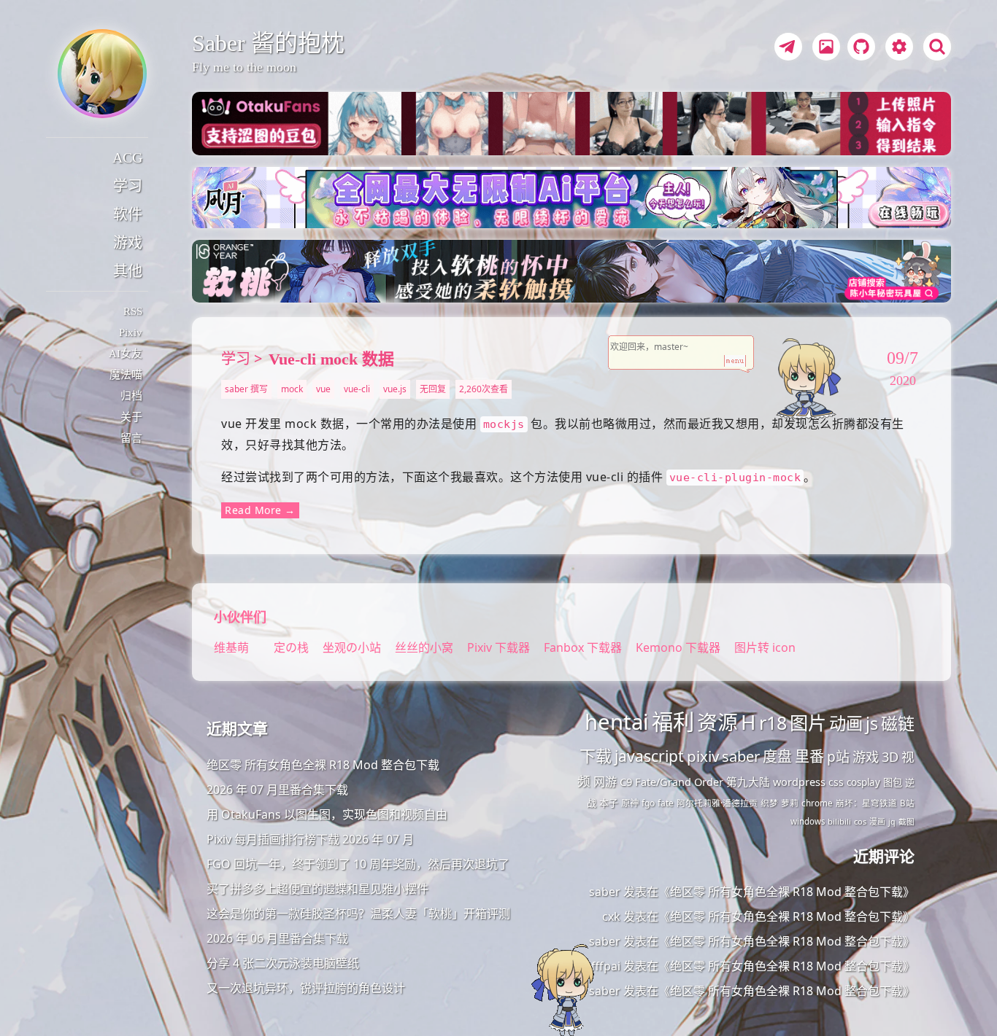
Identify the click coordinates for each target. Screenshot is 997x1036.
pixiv (703, 756)
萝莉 (789, 803)
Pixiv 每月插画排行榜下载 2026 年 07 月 (310, 839)
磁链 (898, 723)
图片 (808, 722)
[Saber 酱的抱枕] (102, 73)
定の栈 (291, 647)
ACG (127, 157)
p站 (838, 756)
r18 (773, 722)
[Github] (857, 49)
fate (666, 803)
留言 (131, 438)
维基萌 (231, 647)
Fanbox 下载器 (583, 647)
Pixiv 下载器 (498, 647)
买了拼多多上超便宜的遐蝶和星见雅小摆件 (317, 889)
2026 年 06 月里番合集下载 (277, 938)
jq (892, 822)
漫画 (877, 821)
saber (741, 756)
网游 (605, 782)
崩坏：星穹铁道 (866, 803)
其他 (127, 271)
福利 (673, 721)
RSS (132, 311)
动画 (846, 723)
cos (860, 821)
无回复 (433, 389)
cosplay (863, 782)
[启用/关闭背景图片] (826, 47)
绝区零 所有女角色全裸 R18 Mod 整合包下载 (323, 765)
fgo (648, 803)
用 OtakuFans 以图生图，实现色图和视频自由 (327, 814)
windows (807, 821)
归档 (131, 396)
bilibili (839, 821)
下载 (596, 755)
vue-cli (357, 389)
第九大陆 (748, 781)
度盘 (777, 756)
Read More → (260, 510)
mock (292, 389)
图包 (892, 782)
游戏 (127, 243)
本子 (608, 802)
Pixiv (130, 332)
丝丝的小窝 (425, 647)
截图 (906, 822)
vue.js (395, 389)
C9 (626, 781)
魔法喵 (125, 375)
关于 (131, 417)
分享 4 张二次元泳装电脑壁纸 (283, 963)
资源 (717, 722)
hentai (617, 721)
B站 (907, 803)
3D (890, 757)
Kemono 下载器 (678, 647)
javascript (649, 755)
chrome (817, 803)
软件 (127, 214)
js (872, 723)
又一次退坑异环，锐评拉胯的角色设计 (306, 988)
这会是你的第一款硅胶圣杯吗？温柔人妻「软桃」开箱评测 (358, 913)
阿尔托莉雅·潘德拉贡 (717, 803)
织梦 (769, 803)
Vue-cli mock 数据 (331, 359)
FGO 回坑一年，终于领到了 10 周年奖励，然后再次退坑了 (358, 864)
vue (323, 389)
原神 (630, 803)
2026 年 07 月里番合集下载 (277, 790)
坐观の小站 (353, 647)
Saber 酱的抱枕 (268, 43)
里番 (809, 756)
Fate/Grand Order (679, 781)
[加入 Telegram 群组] (786, 49)
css (836, 782)
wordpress (799, 781)
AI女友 (125, 353)
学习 (127, 186)
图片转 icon (765, 647)
